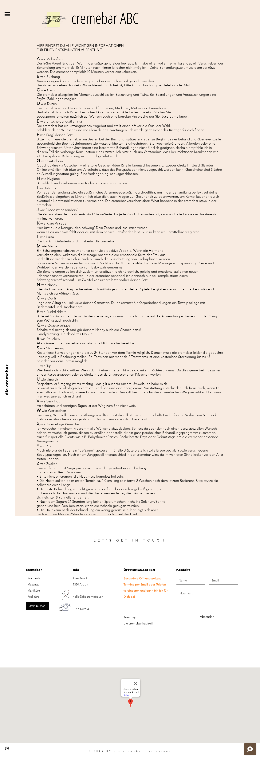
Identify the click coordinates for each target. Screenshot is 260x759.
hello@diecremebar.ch (88, 596)
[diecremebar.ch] (7, 748)
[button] (7, 14)
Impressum (157, 751)
